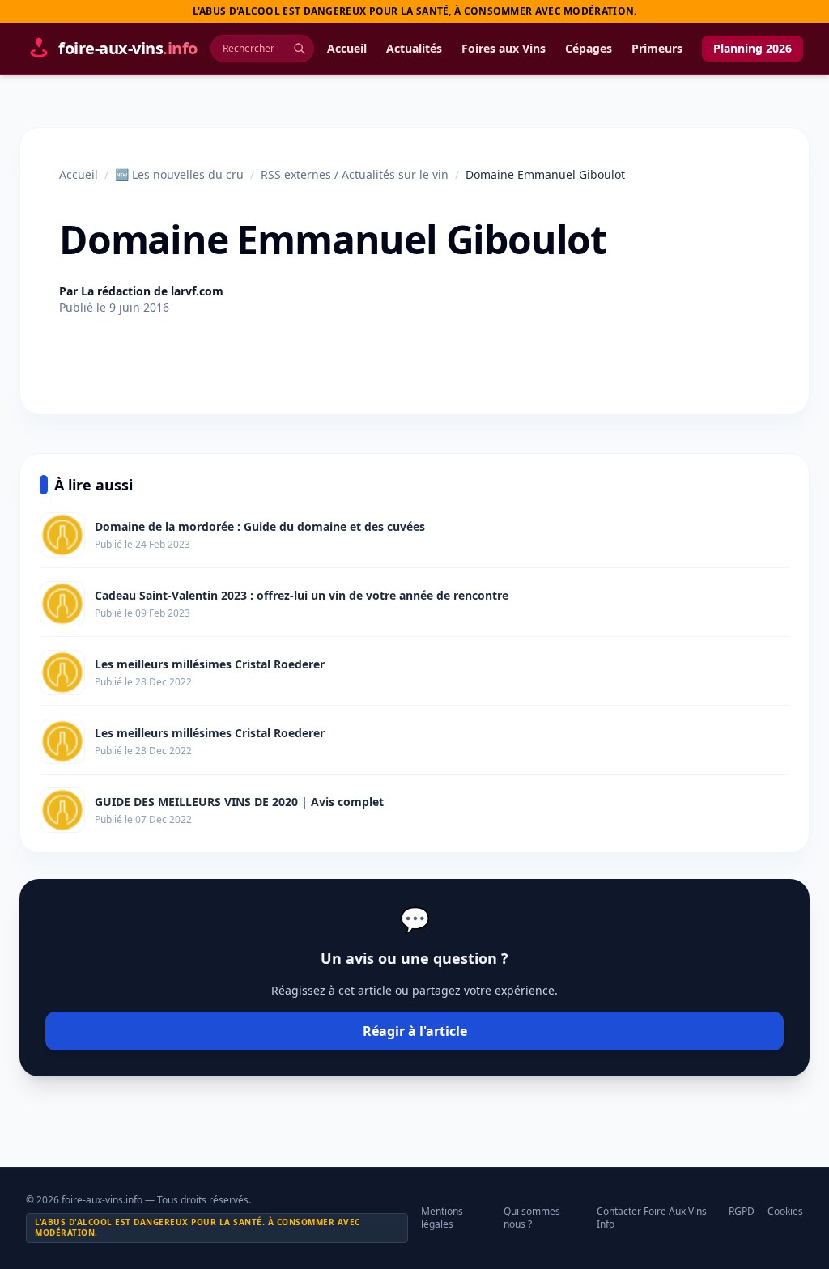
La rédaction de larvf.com (152, 291)
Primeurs (656, 48)
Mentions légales (442, 1218)
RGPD (742, 1211)
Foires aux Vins (503, 48)
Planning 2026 (752, 48)
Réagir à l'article (415, 1031)
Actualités (414, 48)
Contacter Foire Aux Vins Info (652, 1218)
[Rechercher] (299, 48)
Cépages (588, 48)
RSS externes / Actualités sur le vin (355, 174)
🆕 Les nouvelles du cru (179, 174)
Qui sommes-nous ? (533, 1218)
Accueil (347, 48)
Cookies (785, 1211)
